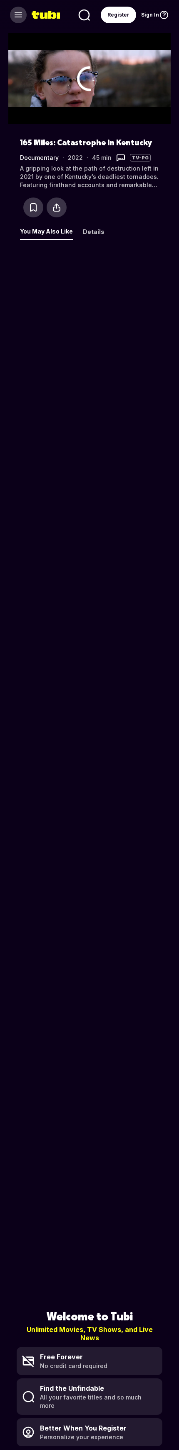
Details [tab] (93, 231)
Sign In (150, 15)
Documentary (39, 157)
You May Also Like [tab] (46, 231)
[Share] (57, 207)
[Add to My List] (33, 207)
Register (118, 15)
